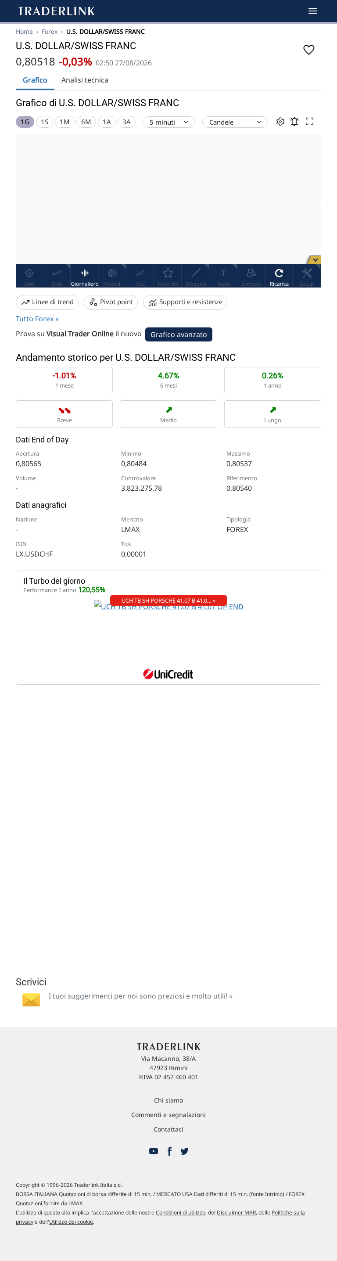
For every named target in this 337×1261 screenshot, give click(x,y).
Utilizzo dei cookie (71, 1221)
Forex (49, 31)
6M (86, 121)
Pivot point (115, 301)
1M (65, 121)
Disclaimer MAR (236, 1212)
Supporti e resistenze (190, 301)
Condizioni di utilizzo (180, 1212)
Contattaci (168, 1129)
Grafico (35, 80)
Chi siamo (168, 1100)
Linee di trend (52, 301)
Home (24, 31)
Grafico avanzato (179, 334)
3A (126, 121)
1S (44, 121)
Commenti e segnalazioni (168, 1114)
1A (107, 121)
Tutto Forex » (37, 318)
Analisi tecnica (84, 80)
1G (25, 121)
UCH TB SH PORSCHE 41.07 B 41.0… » (169, 600)
